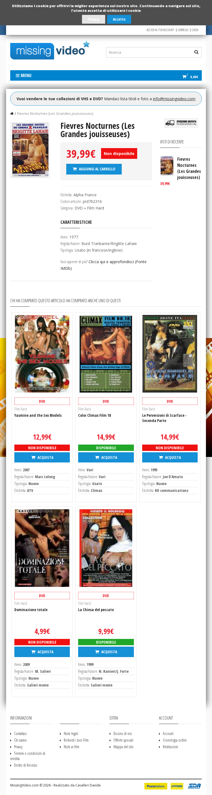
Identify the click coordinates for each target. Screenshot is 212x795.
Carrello (183, 30)
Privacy (93, 19)
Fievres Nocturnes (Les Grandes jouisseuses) (55, 113)
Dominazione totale (30, 609)
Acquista (45, 457)
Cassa (195, 30)
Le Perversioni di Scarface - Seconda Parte (164, 418)
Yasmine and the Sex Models (38, 415)
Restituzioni (170, 746)
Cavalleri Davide (88, 785)
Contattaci (20, 733)
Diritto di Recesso (25, 765)
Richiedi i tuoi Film (76, 740)
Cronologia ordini (175, 740)
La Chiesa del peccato (96, 609)
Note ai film (71, 746)
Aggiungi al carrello (96, 168)
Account (168, 733)
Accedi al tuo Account (160, 30)
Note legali (71, 733)
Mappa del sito (123, 746)
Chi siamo (20, 740)
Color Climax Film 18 (94, 415)
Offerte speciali (123, 740)
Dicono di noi (122, 733)
